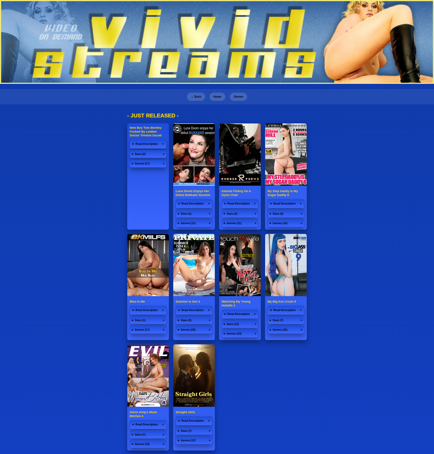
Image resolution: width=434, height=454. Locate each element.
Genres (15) (188, 329)
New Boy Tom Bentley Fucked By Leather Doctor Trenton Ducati (146, 131)
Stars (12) (233, 324)
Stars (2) (140, 154)
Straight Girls (185, 412)
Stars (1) (186, 213)
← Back (196, 96)
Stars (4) (278, 213)
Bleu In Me (137, 301)
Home (217, 96)
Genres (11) (234, 223)
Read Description (146, 143)
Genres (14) (280, 223)
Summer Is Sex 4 (188, 301)
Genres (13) (188, 223)
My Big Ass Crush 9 (282, 301)
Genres (238, 96)
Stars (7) (278, 320)
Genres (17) (142, 163)
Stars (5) (186, 320)
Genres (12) (188, 440)
